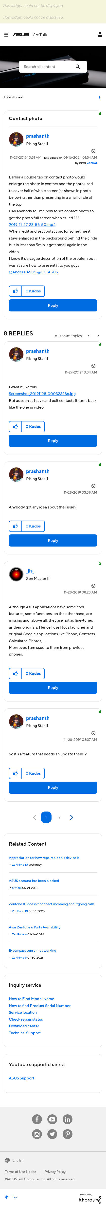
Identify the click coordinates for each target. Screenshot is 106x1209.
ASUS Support (21, 1078)
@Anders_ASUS (22, 272)
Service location (23, 1012)
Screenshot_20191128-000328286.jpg (42, 393)
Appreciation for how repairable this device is (44, 858)
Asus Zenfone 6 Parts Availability (34, 927)
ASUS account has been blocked (34, 881)
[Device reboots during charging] (97, 336)
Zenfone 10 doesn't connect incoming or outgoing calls (51, 904)
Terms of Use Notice (20, 1172)
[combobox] (53, 67)
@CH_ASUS (47, 272)
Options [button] (99, 97)
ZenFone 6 (14, 97)
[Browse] (8, 34)
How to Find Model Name (31, 998)
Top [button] (14, 1197)
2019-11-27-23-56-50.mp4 (32, 224)
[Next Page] (71, 818)
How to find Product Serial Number (40, 1005)
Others (16, 888)
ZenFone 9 (19, 958)
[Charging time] (89, 336)
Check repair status (26, 1019)
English (17, 1160)
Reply (53, 305)
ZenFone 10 (20, 865)
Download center (24, 1026)
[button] (15, 291)
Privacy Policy (55, 1172)
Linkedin (67, 1114)
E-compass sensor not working (32, 950)
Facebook (37, 1114)
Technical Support (25, 1033)
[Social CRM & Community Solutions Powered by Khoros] (90, 1198)
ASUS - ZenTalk (30, 34)
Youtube (52, 1114)
